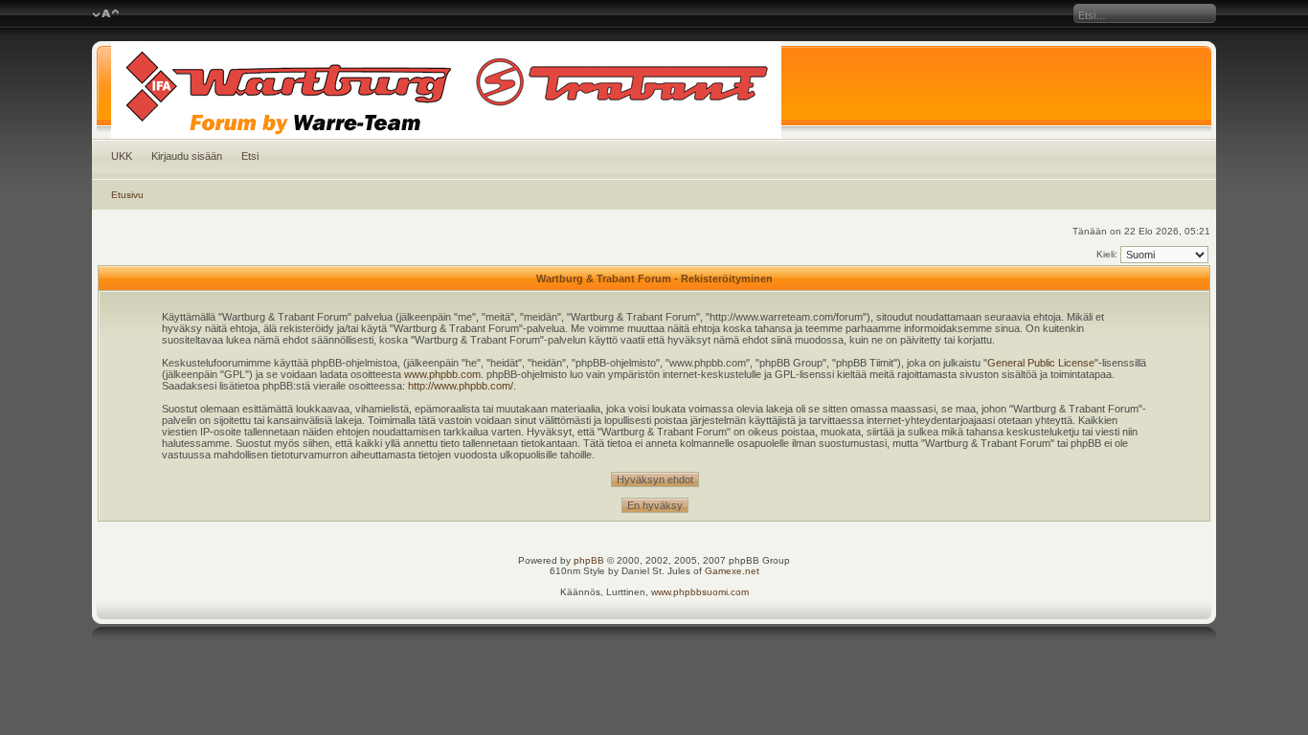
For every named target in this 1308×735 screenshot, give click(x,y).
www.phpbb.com (442, 374)
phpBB (589, 560)
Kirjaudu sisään (186, 156)
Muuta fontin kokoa (106, 14)
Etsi (250, 156)
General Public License (1040, 362)
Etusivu (127, 194)
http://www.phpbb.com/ (460, 385)
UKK (121, 156)
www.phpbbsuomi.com (700, 592)
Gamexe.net (732, 571)
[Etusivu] (654, 90)
